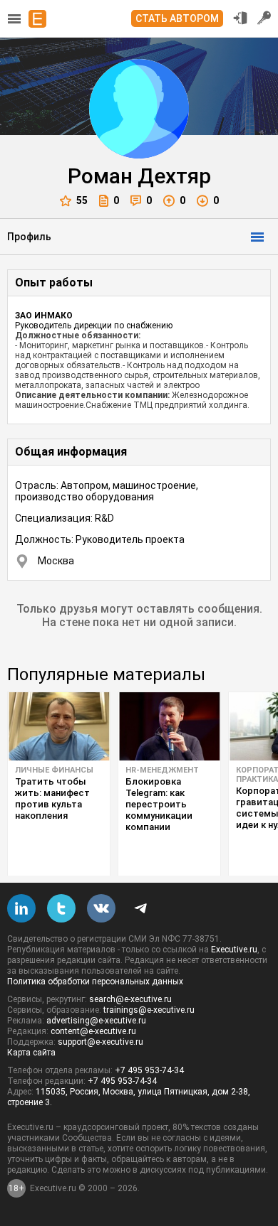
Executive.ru (234, 950)
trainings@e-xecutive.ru (149, 1010)
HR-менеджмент (162, 770)
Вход (240, 18)
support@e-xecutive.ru (100, 1042)
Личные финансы (54, 770)
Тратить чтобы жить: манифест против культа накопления (52, 798)
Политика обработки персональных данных (95, 981)
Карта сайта (31, 1053)
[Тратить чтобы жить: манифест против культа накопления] (59, 726)
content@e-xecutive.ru (93, 1031)
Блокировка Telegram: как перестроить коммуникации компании (158, 804)
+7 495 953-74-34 (149, 1070)
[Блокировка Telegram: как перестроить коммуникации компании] (169, 726)
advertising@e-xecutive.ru (96, 1021)
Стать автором (177, 18)
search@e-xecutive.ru (130, 999)
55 (82, 200)
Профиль (29, 236)
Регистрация (264, 18)
